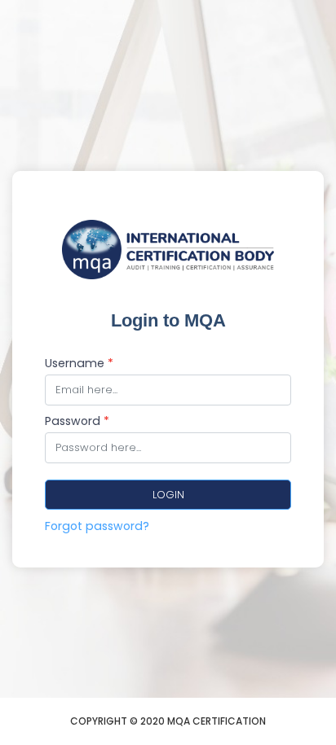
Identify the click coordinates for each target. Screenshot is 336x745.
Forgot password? (97, 526)
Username (79, 363)
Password (77, 421)
